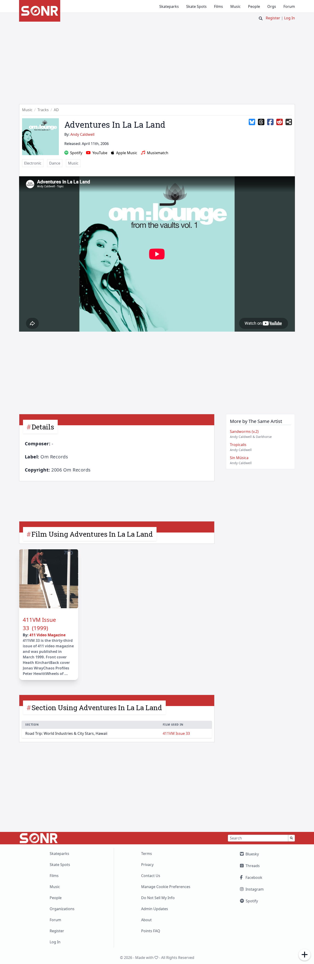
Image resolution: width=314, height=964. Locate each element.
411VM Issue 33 (176, 733)
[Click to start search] (260, 18)
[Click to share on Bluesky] (252, 122)
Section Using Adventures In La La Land (96, 707)
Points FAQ (150, 930)
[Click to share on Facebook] (270, 122)
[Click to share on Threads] (261, 122)
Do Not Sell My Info (158, 897)
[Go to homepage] (39, 11)
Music (235, 6)
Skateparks (169, 6)
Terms (146, 853)
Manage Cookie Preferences (165, 886)
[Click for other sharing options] (288, 122)
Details (42, 426)
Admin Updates (154, 908)
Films (218, 6)
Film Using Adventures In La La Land (92, 534)
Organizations (62, 908)
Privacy (147, 864)
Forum (289, 6)
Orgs (271, 6)
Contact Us (150, 875)
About (146, 919)
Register (273, 17)
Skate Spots (196, 6)
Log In (289, 17)
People (254, 6)
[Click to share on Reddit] (279, 122)
